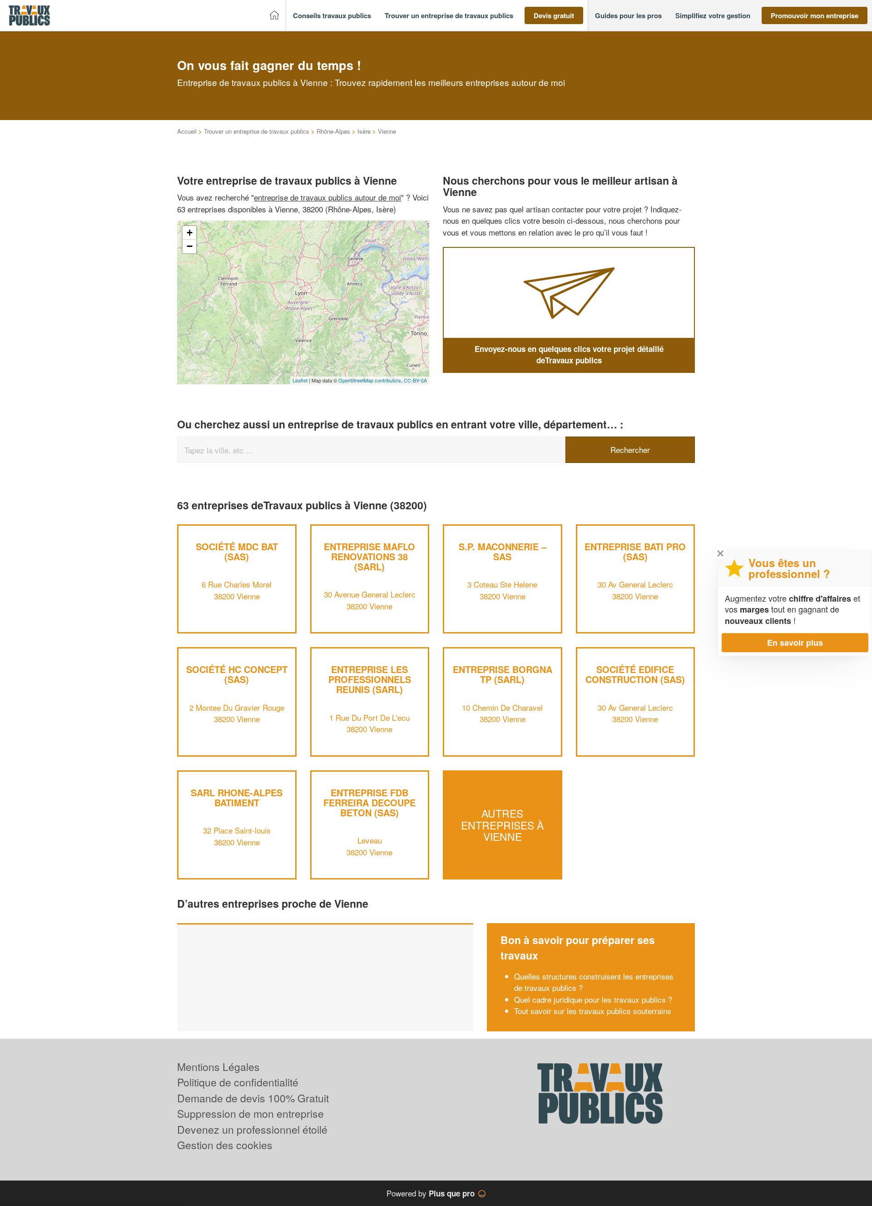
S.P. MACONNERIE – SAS (502, 551)
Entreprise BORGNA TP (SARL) (502, 674)
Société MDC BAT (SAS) (237, 551)
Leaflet (299, 380)
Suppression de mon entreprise (250, 1113)
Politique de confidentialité (237, 1082)
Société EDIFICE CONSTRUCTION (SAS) (635, 674)
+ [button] (190, 232)
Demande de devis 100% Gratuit (253, 1098)
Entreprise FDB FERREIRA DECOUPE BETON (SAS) (369, 802)
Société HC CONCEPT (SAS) (236, 674)
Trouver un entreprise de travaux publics (256, 131)
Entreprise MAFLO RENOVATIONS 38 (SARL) (369, 556)
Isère (364, 131)
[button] (332, 15)
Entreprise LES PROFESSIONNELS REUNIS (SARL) (369, 679)
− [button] (190, 246)
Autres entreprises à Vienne (502, 825)
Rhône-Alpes (333, 131)
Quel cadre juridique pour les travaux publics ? (593, 999)
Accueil (187, 131)
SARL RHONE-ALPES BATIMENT (236, 797)
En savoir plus (795, 642)
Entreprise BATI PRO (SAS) (635, 551)
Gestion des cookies (224, 1144)
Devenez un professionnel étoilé (252, 1129)
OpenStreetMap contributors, (371, 380)
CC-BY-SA (415, 380)
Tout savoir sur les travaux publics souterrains (592, 1010)
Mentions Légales (218, 1066)
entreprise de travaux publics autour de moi (327, 197)
